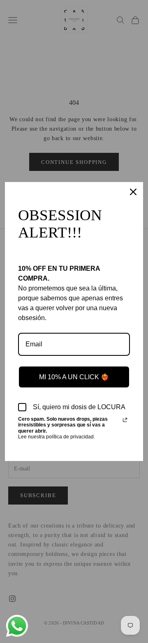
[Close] (133, 192)
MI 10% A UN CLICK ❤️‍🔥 (74, 376)
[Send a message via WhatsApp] (17, 626)
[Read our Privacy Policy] (125, 420)
